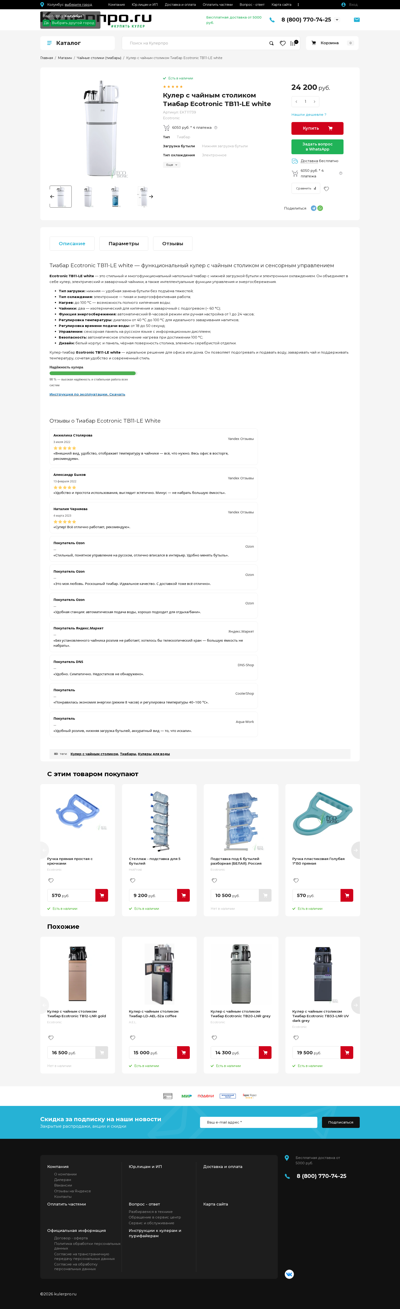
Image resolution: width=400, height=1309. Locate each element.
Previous (53, 196)
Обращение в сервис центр (155, 1217)
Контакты (63, 1196)
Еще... (298, 4)
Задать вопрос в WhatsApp (318, 146)
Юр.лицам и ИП (145, 5)
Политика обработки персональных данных (87, 1245)
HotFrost (135, 869)
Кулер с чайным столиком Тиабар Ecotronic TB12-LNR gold (76, 1013)
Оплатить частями (218, 5)
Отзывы (172, 243)
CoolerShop (244, 693)
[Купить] (101, 895)
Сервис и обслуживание (151, 1223)
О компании (65, 1174)
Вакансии (63, 1185)
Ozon (249, 546)
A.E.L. (133, 1022)
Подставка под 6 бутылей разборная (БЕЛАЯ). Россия (236, 861)
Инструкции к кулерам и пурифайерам (155, 1233)
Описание (72, 243)
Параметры (124, 243)
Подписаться (340, 1122)
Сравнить (303, 188)
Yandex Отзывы (241, 438)
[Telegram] (313, 208)
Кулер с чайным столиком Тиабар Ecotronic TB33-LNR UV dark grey (320, 1016)
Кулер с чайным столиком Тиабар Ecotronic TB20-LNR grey (241, 1013)
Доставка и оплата (180, 5)
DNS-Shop (246, 664)
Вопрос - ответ (252, 5)
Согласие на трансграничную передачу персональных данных (84, 1256)
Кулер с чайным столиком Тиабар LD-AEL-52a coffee (153, 1013)
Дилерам (62, 1179)
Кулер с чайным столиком (94, 754)
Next (150, 196)
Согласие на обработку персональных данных (75, 1266)
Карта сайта (281, 5)
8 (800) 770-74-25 (306, 19)
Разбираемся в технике (151, 1211)
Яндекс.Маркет (241, 631)
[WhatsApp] (320, 208)
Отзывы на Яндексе (72, 1191)
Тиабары (128, 754)
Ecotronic (171, 118)
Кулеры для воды (154, 754)
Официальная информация (76, 1230)
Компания (116, 5)
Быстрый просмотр (77, 821)
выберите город (78, 5)
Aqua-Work (245, 721)
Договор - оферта (71, 1238)
